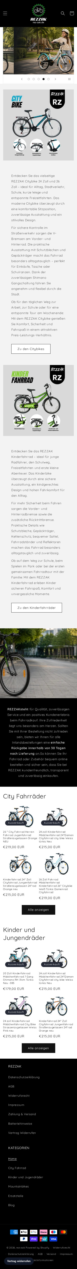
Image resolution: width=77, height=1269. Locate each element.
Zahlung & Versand (22, 1114)
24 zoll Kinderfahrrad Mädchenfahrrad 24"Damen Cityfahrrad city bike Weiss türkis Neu (56, 836)
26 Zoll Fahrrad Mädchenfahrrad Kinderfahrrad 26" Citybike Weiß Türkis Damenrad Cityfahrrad (56, 886)
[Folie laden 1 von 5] (28, 79)
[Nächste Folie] (55, 79)
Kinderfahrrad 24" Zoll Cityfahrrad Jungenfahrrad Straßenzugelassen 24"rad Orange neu (20, 884)
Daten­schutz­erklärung (24, 1077)
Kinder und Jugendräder (25, 1177)
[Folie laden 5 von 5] (48, 79)
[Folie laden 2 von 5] (33, 79)
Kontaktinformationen (40, 1260)
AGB (11, 1086)
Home (12, 1159)
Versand (51, 1254)
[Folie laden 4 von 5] (43, 79)
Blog (11, 1205)
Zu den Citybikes (30, 349)
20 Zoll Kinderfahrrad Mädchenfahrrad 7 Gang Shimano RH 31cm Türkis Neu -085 (18, 978)
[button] (5, 13)
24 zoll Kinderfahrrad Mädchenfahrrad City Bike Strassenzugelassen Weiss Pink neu (20, 1025)
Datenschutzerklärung (21, 1254)
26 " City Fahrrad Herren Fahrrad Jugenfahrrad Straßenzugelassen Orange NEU (20, 836)
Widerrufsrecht (61, 1247)
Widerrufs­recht (19, 1095)
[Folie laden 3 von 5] (38, 79)
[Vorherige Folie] (21, 79)
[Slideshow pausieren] (69, 79)
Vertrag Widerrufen (22, 1133)
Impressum (16, 1105)
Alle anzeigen (38, 910)
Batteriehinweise (20, 1123)
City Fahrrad (17, 1168)
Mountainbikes (18, 1186)
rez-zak (20, 1247)
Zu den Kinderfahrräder (36, 607)
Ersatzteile (15, 1196)
